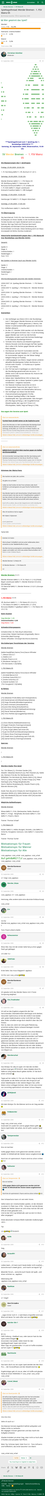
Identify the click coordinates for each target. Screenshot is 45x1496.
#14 (43, 1244)
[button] (43, 1494)
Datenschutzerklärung (32, 1484)
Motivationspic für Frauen (15, 843)
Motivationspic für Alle (14, 850)
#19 (43, 1361)
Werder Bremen (8, 1481)
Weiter (23, 1458)
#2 (43, 874)
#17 (43, 1311)
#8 (43, 1007)
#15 (43, 1261)
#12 (43, 1143)
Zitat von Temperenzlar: (10, 1178)
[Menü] (3, 2)
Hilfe (3, 1486)
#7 (43, 988)
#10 (43, 1101)
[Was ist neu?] (38, 2)
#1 (43, 61)
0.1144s (28, 1494)
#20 (43, 1389)
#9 (43, 1063)
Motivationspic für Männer (16, 847)
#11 (43, 1120)
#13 (43, 1174)
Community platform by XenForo (19, 1489)
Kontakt (4, 1484)
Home (8, 1486)
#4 (43, 917)
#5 (43, 943)
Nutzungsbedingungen (16, 1484)
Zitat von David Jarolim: (10, 1393)
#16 (43, 1294)
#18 (43, 1330)
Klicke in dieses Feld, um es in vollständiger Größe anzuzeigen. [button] (23, 435)
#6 (43, 967)
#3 (43, 891)
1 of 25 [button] (16, 1458)
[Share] (40, 61)
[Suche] (42, 2)
